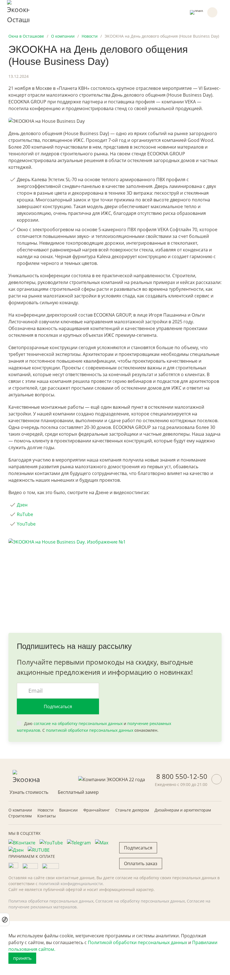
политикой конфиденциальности (71, 883)
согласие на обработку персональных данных (78, 723)
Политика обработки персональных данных (50, 901)
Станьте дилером (132, 810)
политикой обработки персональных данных (89, 730)
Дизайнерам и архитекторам (183, 810)
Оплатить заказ (140, 863)
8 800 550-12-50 (181, 776)
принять (22, 958)
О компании (20, 810)
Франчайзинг (96, 810)
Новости (46, 810)
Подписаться (58, 706)
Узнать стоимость (29, 792)
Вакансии (68, 810)
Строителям (20, 816)
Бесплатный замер (78, 792)
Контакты (46, 816)
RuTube (25, 514)
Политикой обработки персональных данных (137, 942)
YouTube (26, 524)
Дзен (22, 505)
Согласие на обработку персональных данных (140, 901)
